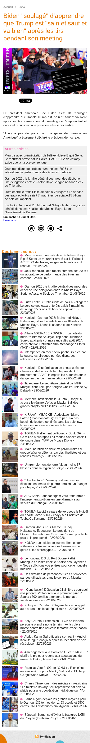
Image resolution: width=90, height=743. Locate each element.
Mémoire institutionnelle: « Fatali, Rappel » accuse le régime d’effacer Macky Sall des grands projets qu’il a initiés (51, 402)
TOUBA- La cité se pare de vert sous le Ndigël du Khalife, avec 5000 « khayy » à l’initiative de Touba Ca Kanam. (54, 515)
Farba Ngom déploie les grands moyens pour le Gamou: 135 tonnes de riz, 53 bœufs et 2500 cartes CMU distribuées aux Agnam (53, 702)
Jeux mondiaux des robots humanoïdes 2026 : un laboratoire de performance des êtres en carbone (38, 170)
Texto (21, 7)
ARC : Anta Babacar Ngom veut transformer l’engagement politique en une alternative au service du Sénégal (52, 499)
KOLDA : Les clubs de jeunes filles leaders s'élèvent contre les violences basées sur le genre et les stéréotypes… (51, 546)
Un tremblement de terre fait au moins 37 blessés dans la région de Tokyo (50, 466)
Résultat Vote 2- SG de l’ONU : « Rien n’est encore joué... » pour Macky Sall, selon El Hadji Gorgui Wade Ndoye (52, 671)
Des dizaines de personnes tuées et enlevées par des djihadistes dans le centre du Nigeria (53, 575)
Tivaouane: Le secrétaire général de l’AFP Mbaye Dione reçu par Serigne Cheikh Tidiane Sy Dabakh (53, 387)
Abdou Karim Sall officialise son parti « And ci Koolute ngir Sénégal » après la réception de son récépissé (53, 640)
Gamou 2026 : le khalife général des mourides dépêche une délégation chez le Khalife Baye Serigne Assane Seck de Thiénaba (44, 182)
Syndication (47, 736)
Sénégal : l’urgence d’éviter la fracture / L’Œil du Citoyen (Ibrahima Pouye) (52, 716)
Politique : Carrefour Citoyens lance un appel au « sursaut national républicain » (52, 606)
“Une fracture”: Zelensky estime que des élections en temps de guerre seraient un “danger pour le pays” (53, 483)
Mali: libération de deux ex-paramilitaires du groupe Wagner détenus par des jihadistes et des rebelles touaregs (53, 452)
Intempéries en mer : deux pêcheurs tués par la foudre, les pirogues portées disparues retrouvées (53, 355)
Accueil (8, 7)
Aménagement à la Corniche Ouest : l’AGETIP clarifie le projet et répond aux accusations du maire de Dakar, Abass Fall (54, 655)
